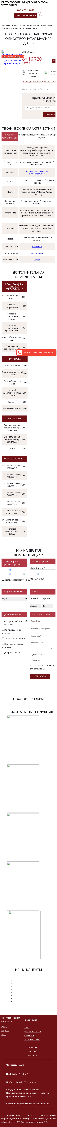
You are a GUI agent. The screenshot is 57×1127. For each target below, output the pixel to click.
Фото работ (33, 1051)
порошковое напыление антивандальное (37, 172)
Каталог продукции (19, 25)
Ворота (5, 1030)
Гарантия (32, 1047)
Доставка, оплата (32, 1031)
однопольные (36, 253)
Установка (29, 1035)
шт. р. (40, 13)
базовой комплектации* (14, 287)
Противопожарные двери (40, 25)
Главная (5, 25)
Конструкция (25, 134)
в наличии (37, 246)
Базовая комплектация (10, 136)
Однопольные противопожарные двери (19, 28)
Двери (4, 1026)
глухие (37, 259)
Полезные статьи (32, 1039)
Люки (3, 1034)
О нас (26, 1027)
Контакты (32, 1055)
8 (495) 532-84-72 (25, 10)
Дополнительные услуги (41, 136)
